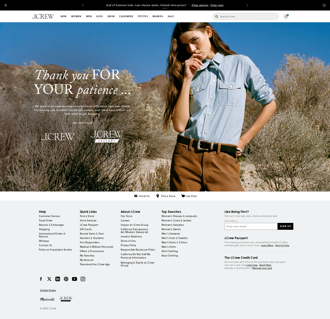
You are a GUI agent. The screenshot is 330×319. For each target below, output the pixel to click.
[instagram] (83, 279)
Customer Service (49, 216)
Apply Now (265, 265)
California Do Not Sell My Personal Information (135, 255)
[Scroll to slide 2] (166, 8)
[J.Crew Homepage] (43, 16)
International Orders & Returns (52, 235)
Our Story (126, 216)
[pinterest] (66, 279)
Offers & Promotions (92, 251)
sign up (285, 226)
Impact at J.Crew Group (134, 225)
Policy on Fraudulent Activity (55, 249)
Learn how (252, 265)
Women (76, 16)
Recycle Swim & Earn (92, 233)
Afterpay (44, 241)
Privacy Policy (128, 245)
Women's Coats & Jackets (177, 220)
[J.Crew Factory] (67, 299)
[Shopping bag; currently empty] (296, 16)
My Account (87, 260)
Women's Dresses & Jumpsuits (179, 216)
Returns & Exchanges (51, 225)
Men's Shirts (169, 246)
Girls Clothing (170, 251)
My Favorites (87, 255)
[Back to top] (323, 312)
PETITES (143, 16)
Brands (158, 16)
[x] (49, 279)
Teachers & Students (92, 238)
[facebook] (41, 279)
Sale (171, 16)
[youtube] (74, 279)
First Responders (89, 242)
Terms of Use (128, 241)
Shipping (44, 229)
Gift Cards (86, 229)
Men (89, 16)
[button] (286, 16)
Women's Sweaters (173, 225)
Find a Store (168, 196)
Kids (99, 16)
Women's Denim (171, 229)
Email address (231, 221)
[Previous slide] (83, 5)
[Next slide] (247, 5)
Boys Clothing (170, 255)
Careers (125, 220)
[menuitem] (63, 16)
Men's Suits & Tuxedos (175, 238)
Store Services (88, 220)
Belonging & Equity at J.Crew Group (137, 264)
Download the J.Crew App (95, 264)
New (64, 16)
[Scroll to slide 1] (163, 8)
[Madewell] (47, 299)
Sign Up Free (282, 245)
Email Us (144, 196)
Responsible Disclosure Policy (138, 249)
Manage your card (262, 268)
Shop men (216, 5)
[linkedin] (57, 279)
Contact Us (45, 245)
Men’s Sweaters (171, 233)
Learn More (267, 245)
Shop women (200, 5)
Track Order (46, 220)
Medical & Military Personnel (96, 246)
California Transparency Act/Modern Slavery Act (134, 230)
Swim (111, 16)
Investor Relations (131, 236)
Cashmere (126, 16)
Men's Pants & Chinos (174, 242)
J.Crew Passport (89, 225)
